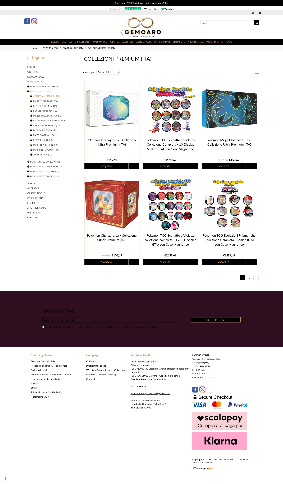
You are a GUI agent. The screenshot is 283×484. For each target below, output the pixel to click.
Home (34, 48)
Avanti (256, 277)
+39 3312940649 (139, 368)
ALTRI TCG (115, 42)
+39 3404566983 (139, 375)
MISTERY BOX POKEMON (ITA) (47, 115)
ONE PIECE (67, 42)
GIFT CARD (226, 42)
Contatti (90, 378)
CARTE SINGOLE (144, 42)
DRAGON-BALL (82, 42)
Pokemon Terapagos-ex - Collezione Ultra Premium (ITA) (112, 142)
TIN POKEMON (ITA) (42, 154)
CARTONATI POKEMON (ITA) (46, 125)
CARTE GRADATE (162, 42)
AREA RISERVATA (196, 42)
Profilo (34, 383)
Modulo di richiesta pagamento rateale (51, 374)
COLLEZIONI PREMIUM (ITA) (46, 96)
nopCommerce (206, 465)
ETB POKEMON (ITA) (43, 140)
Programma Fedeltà (96, 365)
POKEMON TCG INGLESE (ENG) (45, 171)
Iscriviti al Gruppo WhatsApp (101, 374)
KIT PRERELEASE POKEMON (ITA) (49, 120)
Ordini (34, 387)
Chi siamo (91, 361)
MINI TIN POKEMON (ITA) (45, 145)
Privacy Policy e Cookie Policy (46, 392)
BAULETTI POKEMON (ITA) (45, 101)
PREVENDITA (212, 42)
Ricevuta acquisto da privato (45, 378)
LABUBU (55, 42)
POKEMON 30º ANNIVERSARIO (45, 86)
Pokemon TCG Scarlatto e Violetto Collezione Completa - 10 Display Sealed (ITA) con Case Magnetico (171, 144)
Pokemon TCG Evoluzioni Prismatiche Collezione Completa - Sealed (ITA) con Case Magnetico (229, 239)
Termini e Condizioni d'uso (44, 361)
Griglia (251, 72)
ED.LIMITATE (179, 42)
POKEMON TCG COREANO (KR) (45, 161)
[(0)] (258, 13)
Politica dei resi (39, 370)
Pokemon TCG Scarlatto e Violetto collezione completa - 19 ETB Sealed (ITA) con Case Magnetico (170, 239)
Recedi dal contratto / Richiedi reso (49, 365)
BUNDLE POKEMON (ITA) (45, 111)
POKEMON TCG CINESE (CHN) (44, 176)
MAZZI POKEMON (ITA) (44, 135)
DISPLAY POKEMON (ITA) (45, 130)
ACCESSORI (127, 42)
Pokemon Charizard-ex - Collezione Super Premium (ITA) (112, 237)
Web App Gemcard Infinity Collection (105, 370)
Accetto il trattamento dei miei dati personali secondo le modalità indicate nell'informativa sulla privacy (98, 327)
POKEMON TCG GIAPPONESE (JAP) (47, 166)
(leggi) (155, 327)
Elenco (257, 72)
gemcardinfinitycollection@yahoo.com (150, 393)
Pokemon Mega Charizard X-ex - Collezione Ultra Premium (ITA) (229, 142)
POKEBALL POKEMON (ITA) (46, 150)
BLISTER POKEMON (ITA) (45, 106)
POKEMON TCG (99, 42)
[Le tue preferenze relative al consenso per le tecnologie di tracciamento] (5, 479)
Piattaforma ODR (40, 396)
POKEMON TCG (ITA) (73, 48)
